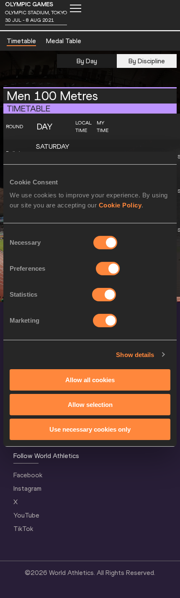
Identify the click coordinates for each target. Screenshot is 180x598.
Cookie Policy (120, 205)
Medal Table (63, 41)
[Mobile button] (75, 8)
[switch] (108, 268)
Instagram (27, 488)
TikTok (23, 529)
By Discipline (147, 61)
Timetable (21, 41)
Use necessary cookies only (90, 428)
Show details (135, 354)
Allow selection (90, 404)
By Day (87, 61)
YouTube (26, 515)
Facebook (27, 475)
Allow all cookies (90, 379)
